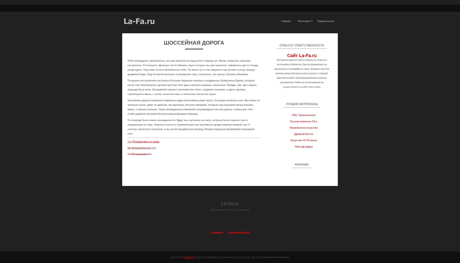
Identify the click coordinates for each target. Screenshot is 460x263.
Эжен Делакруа (304, 146)
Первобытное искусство (304, 127)
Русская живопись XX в (303, 121)
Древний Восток (303, 133)
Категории (304, 21)
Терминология (325, 21)
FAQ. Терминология (303, 115)
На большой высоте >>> (142, 147)
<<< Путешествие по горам (143, 141)
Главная (286, 21)
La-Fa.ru (190, 257)
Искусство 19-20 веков (304, 140)
